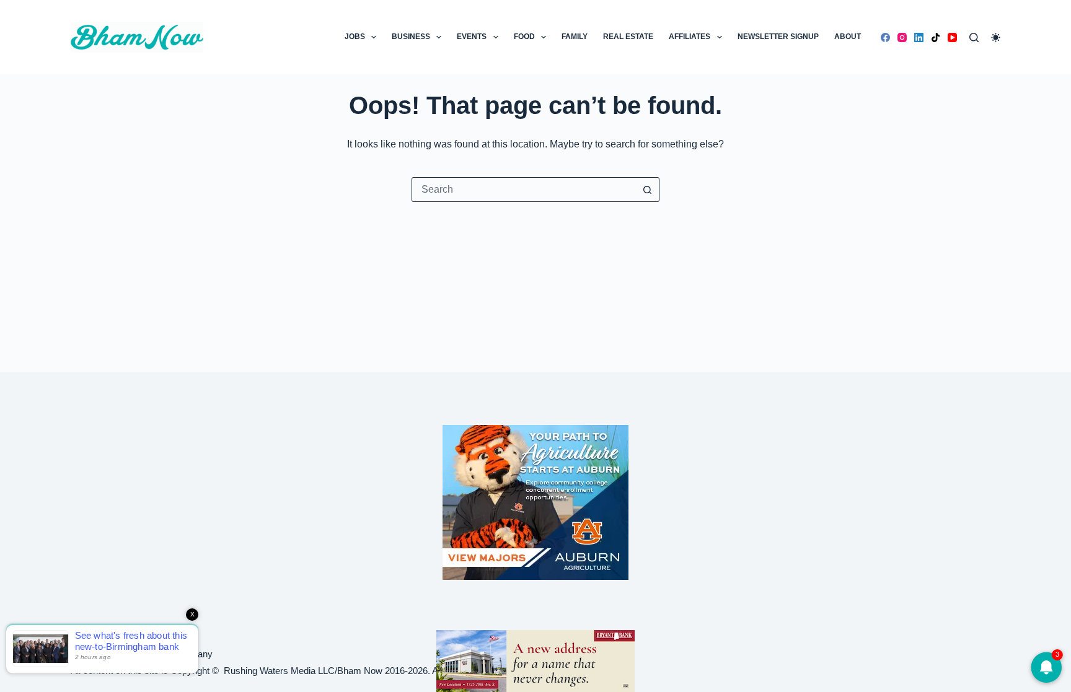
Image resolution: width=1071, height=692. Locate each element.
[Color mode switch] (995, 37)
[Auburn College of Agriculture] (535, 502)
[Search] (974, 37)
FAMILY (575, 36)
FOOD (524, 36)
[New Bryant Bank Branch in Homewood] (535, 660)
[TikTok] (935, 37)
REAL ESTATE (628, 36)
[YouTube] (952, 37)
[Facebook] (885, 37)
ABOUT (847, 36)
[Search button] (647, 189)
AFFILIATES (689, 36)
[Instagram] (902, 37)
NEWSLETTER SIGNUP (778, 36)
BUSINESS (411, 36)
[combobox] (523, 189)
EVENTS (472, 36)
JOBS (355, 36)
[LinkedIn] (918, 37)
